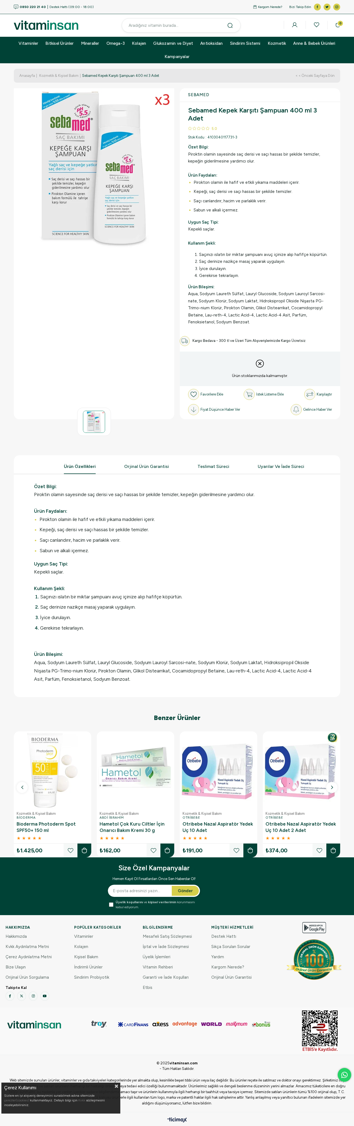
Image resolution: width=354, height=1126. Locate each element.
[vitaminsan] (34, 1024)
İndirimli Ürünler (88, 967)
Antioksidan (211, 43)
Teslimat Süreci (213, 466)
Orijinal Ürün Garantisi (231, 977)
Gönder (185, 890)
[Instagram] (33, 996)
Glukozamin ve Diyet (173, 43)
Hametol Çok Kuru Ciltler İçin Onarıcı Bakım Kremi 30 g (132, 827)
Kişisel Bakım (86, 956)
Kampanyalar (177, 56)
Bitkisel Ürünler (59, 43)
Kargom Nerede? (270, 7)
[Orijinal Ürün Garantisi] (314, 959)
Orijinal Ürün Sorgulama (27, 977)
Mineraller (90, 43)
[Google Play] (314, 927)
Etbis (147, 987)
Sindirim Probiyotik (91, 977)
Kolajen (139, 43)
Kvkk (81, 1100)
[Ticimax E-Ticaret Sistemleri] (177, 1120)
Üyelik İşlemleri (156, 956)
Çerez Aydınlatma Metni (29, 956)
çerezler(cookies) (16, 1100)
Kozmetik (277, 43)
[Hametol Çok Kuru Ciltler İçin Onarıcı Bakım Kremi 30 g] (135, 770)
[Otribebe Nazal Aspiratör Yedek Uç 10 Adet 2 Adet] (301, 770)
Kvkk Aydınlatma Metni (27, 946)
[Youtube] (44, 996)
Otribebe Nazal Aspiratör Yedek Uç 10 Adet (218, 827)
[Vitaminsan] (320, 1031)
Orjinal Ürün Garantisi (146, 466)
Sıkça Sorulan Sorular (230, 946)
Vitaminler (28, 43)
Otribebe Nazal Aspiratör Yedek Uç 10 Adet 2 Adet (301, 827)
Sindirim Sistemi (245, 43)
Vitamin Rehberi (158, 967)
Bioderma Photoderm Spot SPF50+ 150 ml (46, 827)
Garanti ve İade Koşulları (166, 977)
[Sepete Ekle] (84, 850)
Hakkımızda (16, 936)
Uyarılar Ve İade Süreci (281, 466)
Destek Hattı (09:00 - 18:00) (57, 7)
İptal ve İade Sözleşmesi (166, 946)
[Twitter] (21, 996)
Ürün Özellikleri (80, 466)
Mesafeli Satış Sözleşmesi (167, 936)
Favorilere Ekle (70, 850)
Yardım (217, 956)
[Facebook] (10, 996)
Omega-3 (115, 43)
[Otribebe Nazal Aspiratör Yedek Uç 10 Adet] (218, 770)
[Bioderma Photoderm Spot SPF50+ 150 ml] (52, 770)
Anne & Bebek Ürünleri (314, 43)
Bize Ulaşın (16, 967)
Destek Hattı (223, 936)
